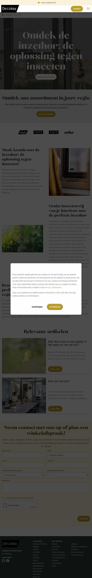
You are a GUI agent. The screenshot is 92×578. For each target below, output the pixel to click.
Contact (76, 9)
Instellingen (37, 307)
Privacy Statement (53, 287)
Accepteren (54, 307)
